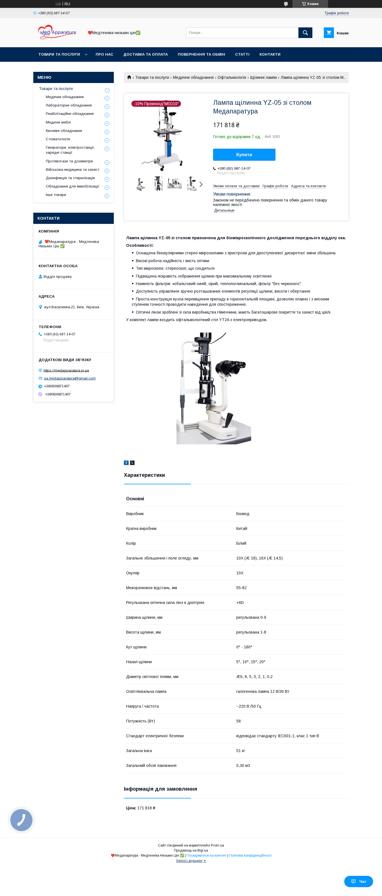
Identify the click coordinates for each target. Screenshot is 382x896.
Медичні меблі (58, 122)
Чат (362, 881)
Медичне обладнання (193, 77)
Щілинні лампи (263, 77)
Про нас (104, 54)
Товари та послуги (59, 54)
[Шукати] (305, 32)
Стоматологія (58, 139)
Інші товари (56, 195)
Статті (242, 54)
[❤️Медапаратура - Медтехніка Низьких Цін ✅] (57, 40)
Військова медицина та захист (72, 169)
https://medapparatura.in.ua (66, 370)
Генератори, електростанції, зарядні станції (70, 150)
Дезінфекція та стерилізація (70, 178)
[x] (132, 463)
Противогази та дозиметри (69, 161)
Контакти (270, 54)
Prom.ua (217, 845)
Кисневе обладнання (64, 131)
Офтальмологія (232, 77)
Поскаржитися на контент (207, 855)
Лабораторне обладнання (69, 105)
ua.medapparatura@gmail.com (70, 378)
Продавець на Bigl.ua (191, 850)
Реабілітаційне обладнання (70, 114)
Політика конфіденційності (250, 855)
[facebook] (126, 463)
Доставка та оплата (145, 54)
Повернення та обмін (201, 54)
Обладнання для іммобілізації (72, 186)
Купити (244, 154)
